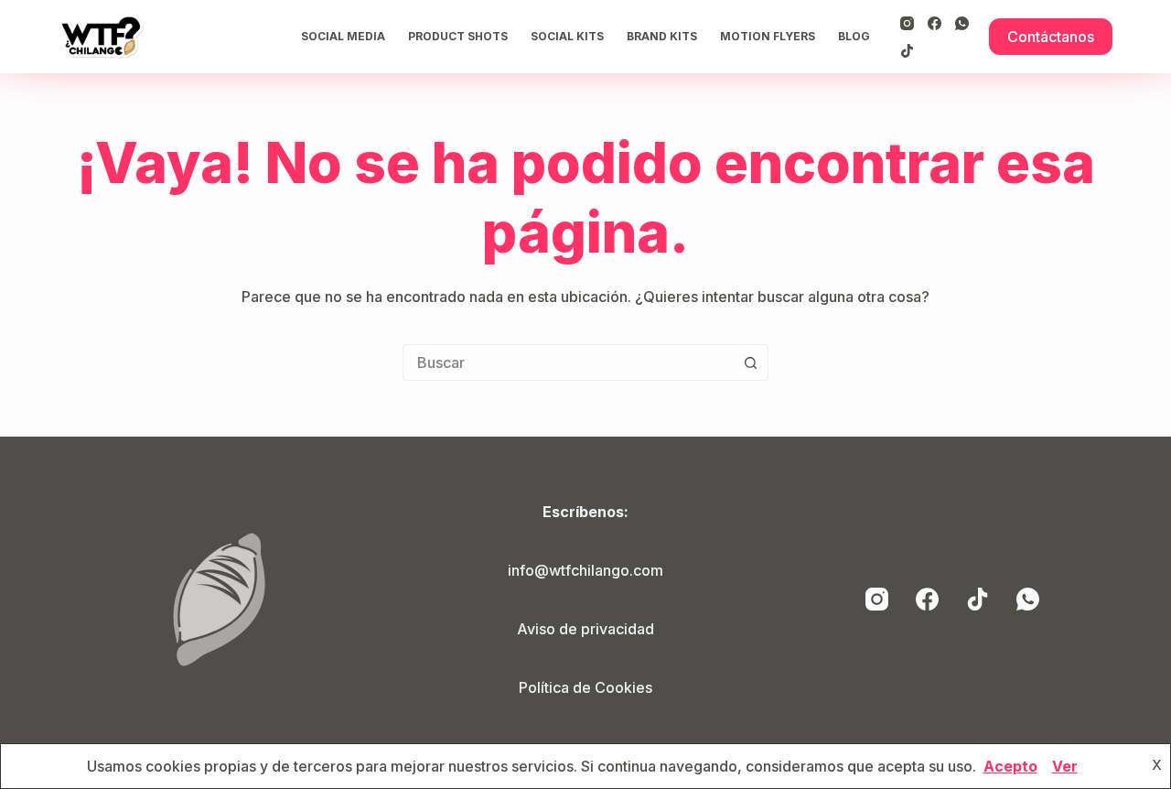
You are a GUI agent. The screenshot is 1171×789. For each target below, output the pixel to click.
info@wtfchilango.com (585, 570)
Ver (1065, 766)
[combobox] (568, 362)
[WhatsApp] (962, 23)
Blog (854, 36)
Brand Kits (662, 36)
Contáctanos (1050, 36)
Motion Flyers (767, 36)
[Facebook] (934, 23)
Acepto (1010, 766)
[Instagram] (907, 23)
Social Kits (567, 36)
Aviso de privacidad (585, 629)
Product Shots (458, 36)
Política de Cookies (585, 687)
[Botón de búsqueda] (750, 362)
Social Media (343, 36)
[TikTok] (907, 51)
